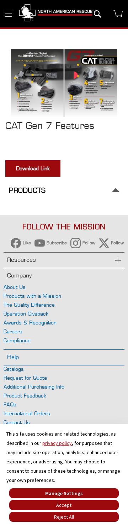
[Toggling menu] (8, 14)
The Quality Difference (29, 305)
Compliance (17, 340)
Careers (13, 331)
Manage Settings (64, 493)
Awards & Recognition (30, 322)
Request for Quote (25, 378)
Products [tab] (27, 190)
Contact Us (17, 422)
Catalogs (14, 369)
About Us (15, 287)
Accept (63, 505)
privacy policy (57, 443)
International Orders (27, 413)
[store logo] (56, 13)
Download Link (33, 168)
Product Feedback (25, 396)
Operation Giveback (26, 314)
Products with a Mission (32, 296)
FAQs (10, 404)
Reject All (64, 517)
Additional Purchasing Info (34, 387)
